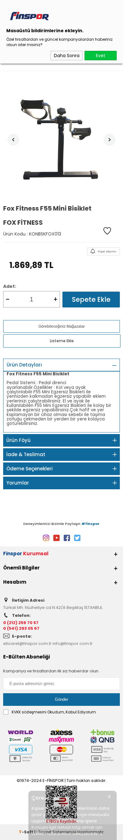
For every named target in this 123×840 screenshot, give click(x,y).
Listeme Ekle (62, 341)
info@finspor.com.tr (73, 643)
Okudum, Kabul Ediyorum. (54, 712)
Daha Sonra (66, 55)
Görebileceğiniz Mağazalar (61, 326)
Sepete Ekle (91, 299)
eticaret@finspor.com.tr (27, 643)
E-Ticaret (42, 832)
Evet (100, 55)
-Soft (26, 832)
